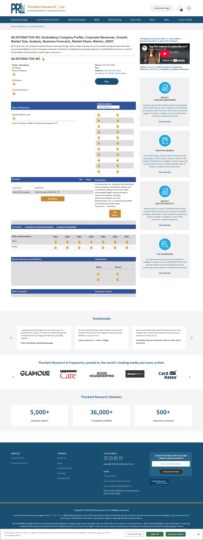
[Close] (199, 534)
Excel (88, 179)
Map (107, 81)
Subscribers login (162, 8)
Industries (22, 26)
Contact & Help (64, 468)
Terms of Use (56, 515)
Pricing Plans (17, 457)
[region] (101, 534)
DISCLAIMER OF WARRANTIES (118, 486)
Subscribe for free (171, 471)
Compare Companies (66, 227)
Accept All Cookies (175, 534)
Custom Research (19, 463)
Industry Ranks (104, 104)
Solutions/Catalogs (76, 19)
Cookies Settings (134, 534)
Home (13, 26)
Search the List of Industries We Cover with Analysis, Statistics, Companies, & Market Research (164, 68)
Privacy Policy (110, 476)
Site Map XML (63, 478)
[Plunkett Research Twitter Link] (111, 459)
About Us (61, 457)
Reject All (155, 534)
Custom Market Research (47, 19)
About (152, 19)
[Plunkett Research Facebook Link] (116, 459)
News (166, 19)
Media (96, 19)
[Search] (189, 8)
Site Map (61, 473)
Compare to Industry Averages (39, 227)
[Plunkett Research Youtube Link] (120, 459)
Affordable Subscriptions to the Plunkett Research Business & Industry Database (161, 39)
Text (81, 179)
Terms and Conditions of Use (117, 481)
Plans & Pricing (114, 19)
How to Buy (135, 19)
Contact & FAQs (185, 19)
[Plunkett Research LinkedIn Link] (106, 459)
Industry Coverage (19, 19)
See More (52, 199)
